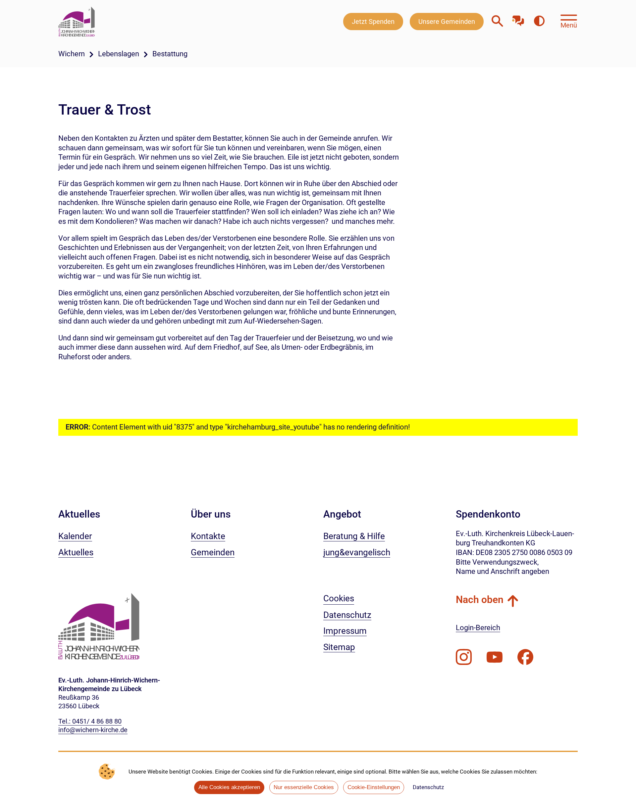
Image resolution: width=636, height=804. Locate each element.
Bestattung (169, 54)
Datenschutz (428, 787)
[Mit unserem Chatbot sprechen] (518, 19)
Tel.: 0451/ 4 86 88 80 (90, 721)
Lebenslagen (118, 54)
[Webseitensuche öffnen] (497, 21)
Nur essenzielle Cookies (304, 787)
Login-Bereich (478, 628)
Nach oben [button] (480, 599)
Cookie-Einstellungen (373, 787)
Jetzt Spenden (373, 21)
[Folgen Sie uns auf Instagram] (464, 657)
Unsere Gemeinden (446, 21)
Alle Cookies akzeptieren (229, 787)
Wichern (71, 54)
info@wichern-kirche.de (93, 730)
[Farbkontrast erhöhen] (539, 21)
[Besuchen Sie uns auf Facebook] (525, 657)
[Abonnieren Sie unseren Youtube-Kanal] (495, 657)
